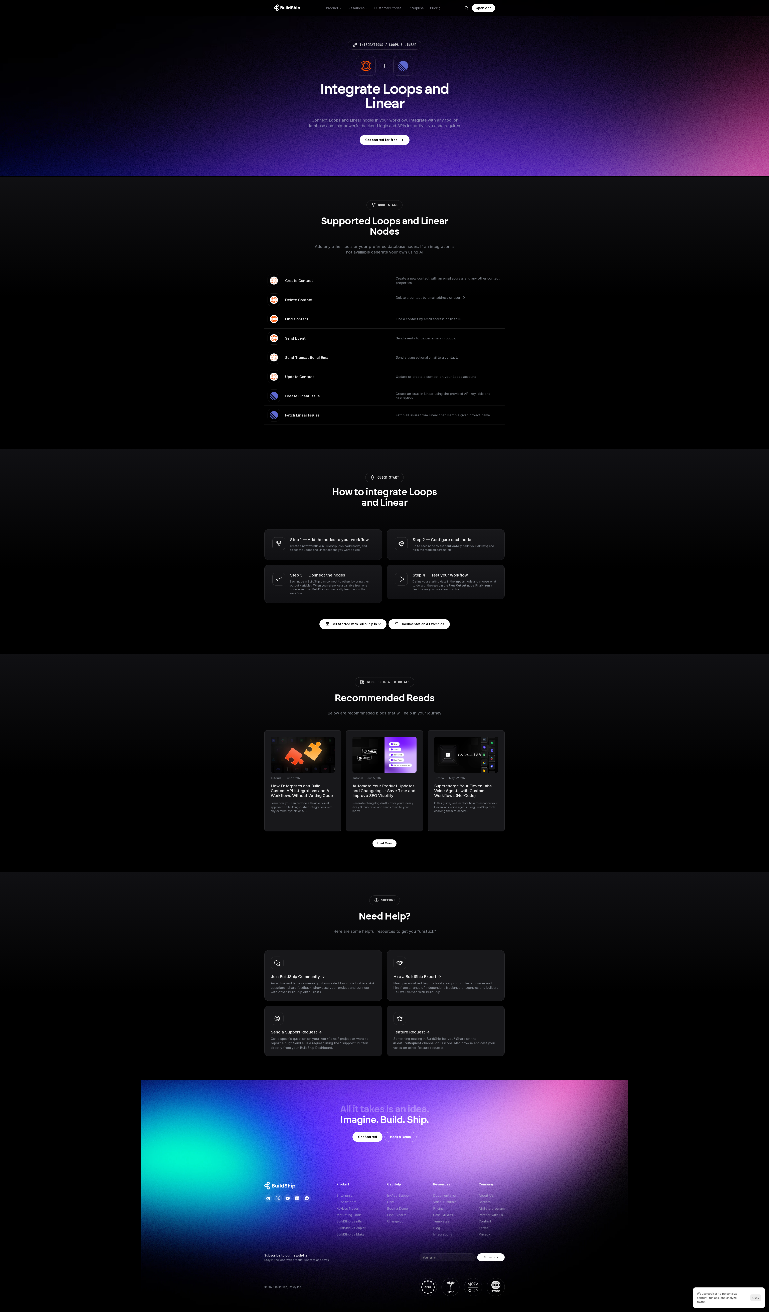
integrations (371, 45)
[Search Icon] (466, 8)
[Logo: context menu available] (288, 8)
